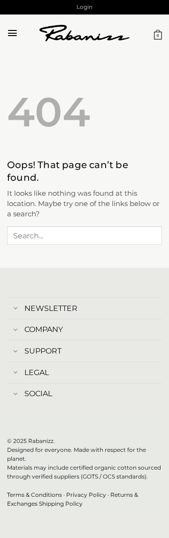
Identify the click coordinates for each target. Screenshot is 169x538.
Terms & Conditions (34, 494)
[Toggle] (15, 309)
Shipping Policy (61, 503)
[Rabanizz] (84, 33)
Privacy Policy (86, 494)
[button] (84, 7)
